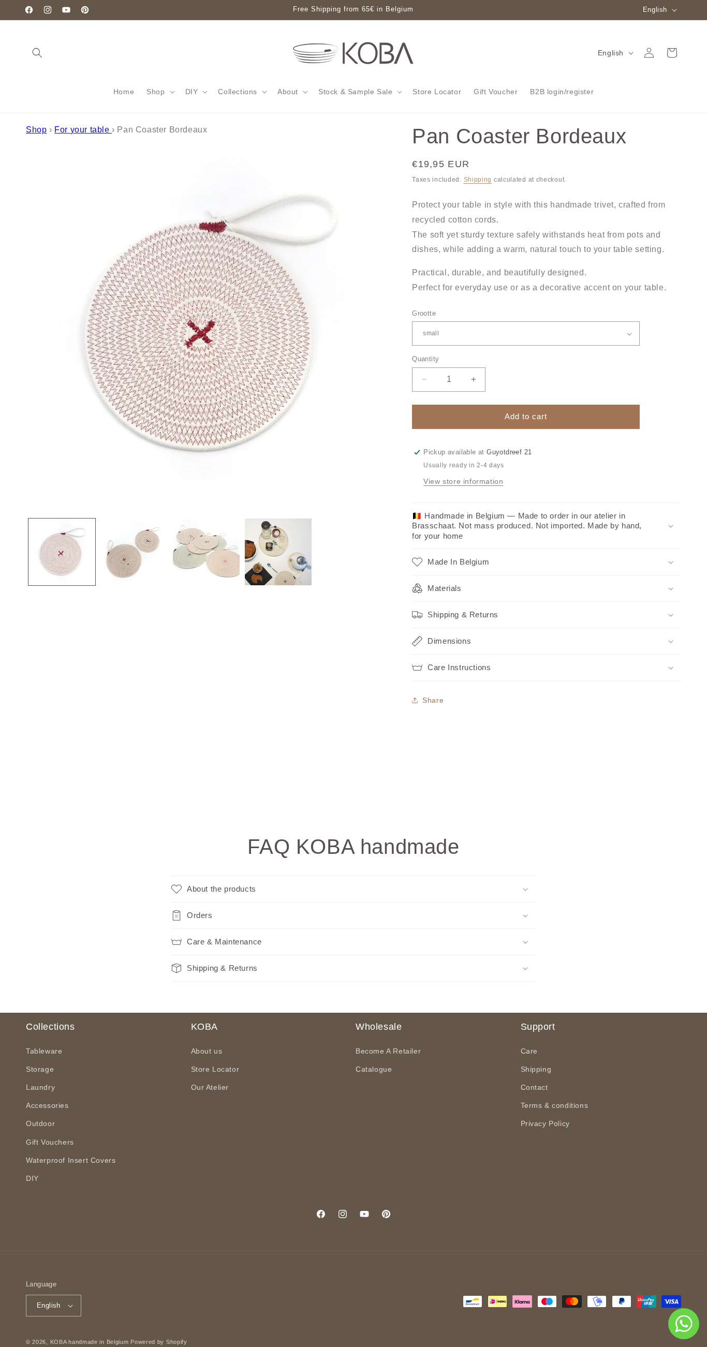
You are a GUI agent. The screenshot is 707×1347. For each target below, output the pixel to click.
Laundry (40, 1087)
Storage (40, 1069)
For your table (83, 129)
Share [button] (433, 700)
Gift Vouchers (50, 1142)
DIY (32, 1178)
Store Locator (215, 1069)
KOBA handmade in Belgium (89, 1342)
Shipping (478, 179)
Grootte (424, 313)
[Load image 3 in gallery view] (206, 552)
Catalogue (374, 1069)
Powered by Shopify (158, 1342)
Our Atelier (210, 1087)
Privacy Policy (545, 1123)
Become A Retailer (388, 1051)
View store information (463, 481)
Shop (36, 129)
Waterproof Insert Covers (70, 1160)
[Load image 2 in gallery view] (133, 552)
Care (529, 1051)
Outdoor (40, 1123)
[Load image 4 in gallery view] (278, 552)
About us (207, 1051)
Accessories (47, 1105)
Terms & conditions (554, 1105)
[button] (37, 52)
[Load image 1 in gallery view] (61, 552)
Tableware (44, 1051)
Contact (534, 1087)
